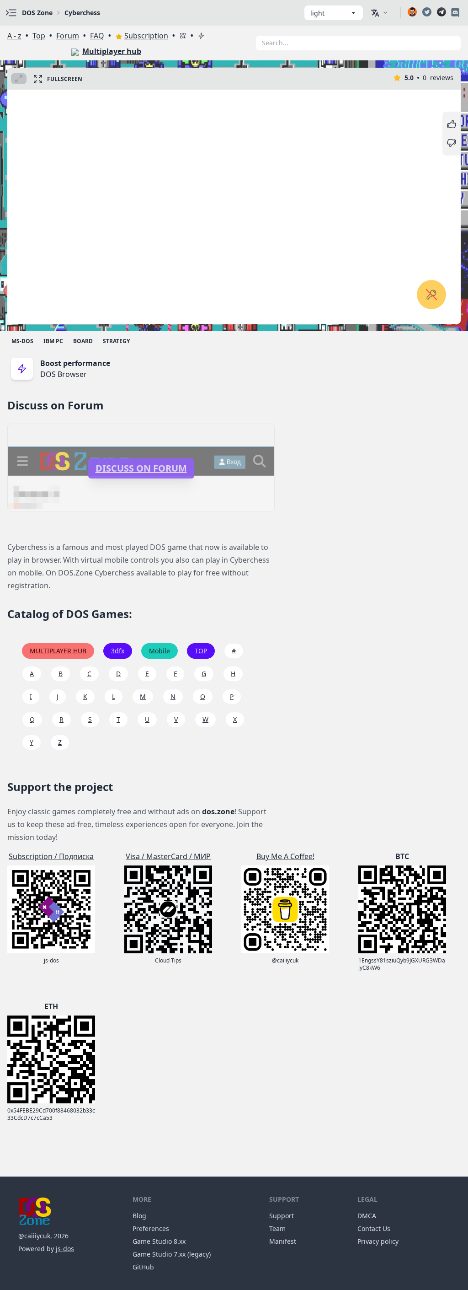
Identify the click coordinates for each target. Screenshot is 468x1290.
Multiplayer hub (111, 51)
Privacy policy (378, 1241)
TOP (201, 650)
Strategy (116, 341)
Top (38, 36)
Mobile (159, 650)
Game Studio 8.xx (159, 1241)
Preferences (151, 1228)
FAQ (97, 36)
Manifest (282, 1241)
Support (281, 1215)
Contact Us (373, 1228)
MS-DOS (22, 341)
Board (83, 341)
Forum (67, 36)
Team (277, 1228)
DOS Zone (37, 12)
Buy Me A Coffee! (285, 856)
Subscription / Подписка (51, 856)
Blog (139, 1215)
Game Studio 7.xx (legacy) (172, 1254)
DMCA (366, 1215)
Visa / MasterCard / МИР (168, 856)
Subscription (146, 36)
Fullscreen (64, 79)
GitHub (143, 1267)
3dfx (117, 650)
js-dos (65, 1248)
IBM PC (53, 341)
